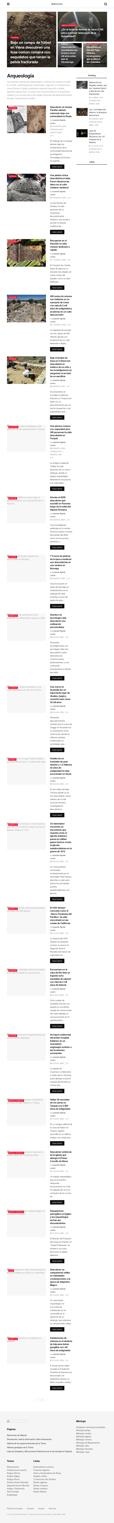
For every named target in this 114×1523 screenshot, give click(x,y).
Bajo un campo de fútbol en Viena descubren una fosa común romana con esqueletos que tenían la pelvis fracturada (30, 52)
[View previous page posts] (37, 1400)
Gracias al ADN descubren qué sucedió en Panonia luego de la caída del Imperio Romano (60, 503)
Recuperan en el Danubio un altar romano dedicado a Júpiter (60, 245)
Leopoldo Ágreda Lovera (22, 67)
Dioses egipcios (40, 1482)
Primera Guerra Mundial (17, 1482)
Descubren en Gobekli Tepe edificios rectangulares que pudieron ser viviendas (94, 54)
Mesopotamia (13, 1466)
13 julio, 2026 (57, 1233)
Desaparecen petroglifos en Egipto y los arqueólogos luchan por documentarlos (60, 1217)
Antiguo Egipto (13, 1476)
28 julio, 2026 (57, 861)
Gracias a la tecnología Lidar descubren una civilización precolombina (58, 621)
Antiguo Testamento (16, 1488)
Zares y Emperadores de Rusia (47, 1473)
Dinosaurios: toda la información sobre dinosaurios (29, 1439)
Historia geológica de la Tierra (20, 1447)
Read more (58, 166)
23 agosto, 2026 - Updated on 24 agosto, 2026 (58, 129)
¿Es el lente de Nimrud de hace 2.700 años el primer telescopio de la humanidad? (82, 33)
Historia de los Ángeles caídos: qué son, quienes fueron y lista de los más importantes (98, 88)
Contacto (30, 1508)
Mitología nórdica (83, 1433)
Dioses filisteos (39, 1491)
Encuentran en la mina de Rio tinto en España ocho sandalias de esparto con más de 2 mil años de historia (60, 977)
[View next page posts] (42, 1400)
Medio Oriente (69, 25)
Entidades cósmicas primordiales (90, 1427)
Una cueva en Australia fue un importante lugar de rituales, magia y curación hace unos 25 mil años (60, 694)
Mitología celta (82, 1445)
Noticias (13, 427)
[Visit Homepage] (57, 4)
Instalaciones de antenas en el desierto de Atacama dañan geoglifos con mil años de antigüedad (61, 1344)
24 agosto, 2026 (70, 67)
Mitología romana (84, 1439)
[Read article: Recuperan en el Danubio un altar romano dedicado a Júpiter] (26, 253)
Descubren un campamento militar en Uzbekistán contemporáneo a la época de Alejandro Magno (60, 1277)
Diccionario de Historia (17, 1435)
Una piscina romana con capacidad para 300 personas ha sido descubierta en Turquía (61, 432)
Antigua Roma (13, 1479)
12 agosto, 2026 (58, 197)
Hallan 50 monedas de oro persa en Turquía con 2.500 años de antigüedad (60, 1104)
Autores (41, 1508)
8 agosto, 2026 (58, 386)
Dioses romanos (40, 1485)
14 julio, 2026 (57, 1119)
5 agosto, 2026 (58, 519)
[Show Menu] (8, 4)
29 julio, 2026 (57, 712)
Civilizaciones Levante (16, 1470)
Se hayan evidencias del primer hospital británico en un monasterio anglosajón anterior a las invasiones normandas (60, 1044)
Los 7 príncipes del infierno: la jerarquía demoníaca (98, 112)
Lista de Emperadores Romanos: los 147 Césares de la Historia (97, 136)
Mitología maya (83, 1451)
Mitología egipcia (83, 1436)
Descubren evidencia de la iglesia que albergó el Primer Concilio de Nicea (61, 1156)
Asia (11, 1270)
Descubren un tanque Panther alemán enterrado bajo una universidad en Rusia (61, 111)
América (13, 616)
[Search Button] (105, 4)
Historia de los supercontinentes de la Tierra (26, 1443)
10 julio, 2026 (57, 1360)
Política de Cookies (15, 1508)
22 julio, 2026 (57, 995)
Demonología (13, 1491)
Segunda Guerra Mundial (18, 1485)
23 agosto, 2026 (95, 67)
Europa (14, 37)
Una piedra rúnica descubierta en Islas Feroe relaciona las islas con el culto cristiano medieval (60, 181)
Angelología (12, 1494)
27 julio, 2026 (57, 933)
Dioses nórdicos (40, 1488)
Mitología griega (83, 1430)
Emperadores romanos (43, 1466)
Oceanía (13, 688)
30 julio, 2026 (57, 637)
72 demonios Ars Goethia (44, 1479)
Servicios (52, 1508)
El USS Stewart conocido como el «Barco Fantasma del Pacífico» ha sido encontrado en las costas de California (61, 915)
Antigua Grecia (13, 1473)
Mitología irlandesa (84, 1448)
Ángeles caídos (40, 1476)
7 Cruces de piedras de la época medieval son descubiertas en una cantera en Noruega (60, 562)
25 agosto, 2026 (42, 67)
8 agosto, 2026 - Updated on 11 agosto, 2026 (58, 451)
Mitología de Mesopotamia (88, 1442)
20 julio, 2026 (57, 1063)
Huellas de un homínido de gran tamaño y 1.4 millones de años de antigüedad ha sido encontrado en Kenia (61, 766)
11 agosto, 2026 (58, 260)
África (12, 759)
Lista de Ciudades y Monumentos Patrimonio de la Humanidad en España (39, 1451)
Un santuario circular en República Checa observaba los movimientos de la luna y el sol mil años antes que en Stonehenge (69, 49)
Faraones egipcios (41, 1470)
